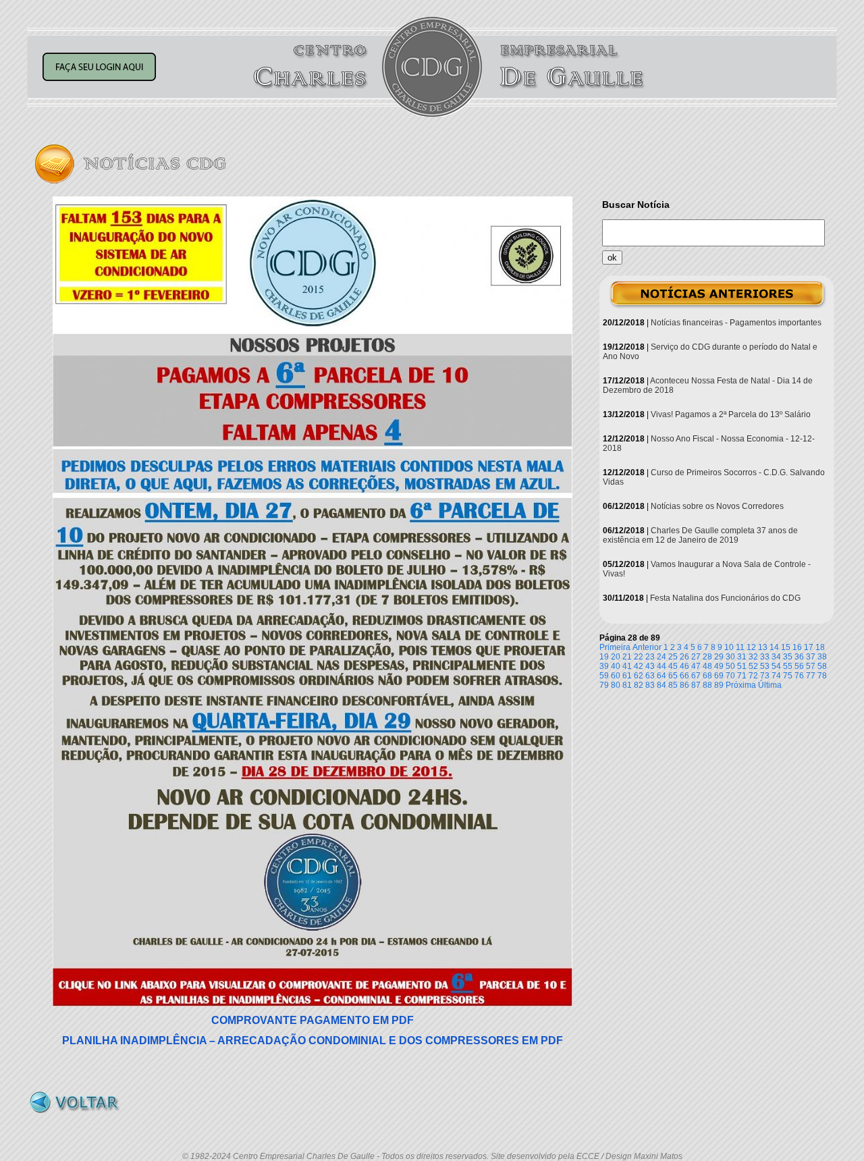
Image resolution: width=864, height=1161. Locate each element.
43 (650, 666)
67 (696, 675)
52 (753, 666)
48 (707, 666)
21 (627, 657)
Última (770, 685)
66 (684, 675)
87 (696, 685)
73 (765, 675)
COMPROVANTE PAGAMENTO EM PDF (312, 1020)
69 (719, 675)
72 (753, 675)
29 (719, 657)
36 (799, 657)
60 (615, 675)
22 (638, 657)
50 (730, 666)
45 (673, 666)
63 (650, 675)
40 (615, 666)
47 (696, 666)
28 (707, 657)
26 (684, 657)
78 (822, 675)
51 (742, 666)
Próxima (741, 685)
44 (661, 666)
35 (787, 657)
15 (785, 647)
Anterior (647, 647)
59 (604, 675)
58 (822, 666)
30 (730, 657)
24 (661, 657)
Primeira (614, 647)
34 (776, 657)
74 (776, 675)
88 (707, 685)
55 (787, 666)
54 (776, 666)
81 (627, 685)
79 (604, 685)
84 (661, 685)
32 (753, 657)
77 (810, 675)
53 (765, 666)
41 (627, 666)
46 (684, 666)
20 (615, 657)
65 (673, 675)
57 (810, 666)
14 (774, 647)
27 (696, 657)
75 (787, 675)
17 (808, 647)
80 (615, 685)
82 (638, 685)
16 (797, 647)
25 (673, 657)
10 (729, 647)
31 (742, 657)
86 (684, 685)
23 (650, 657)
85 (673, 685)
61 (627, 675)
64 (661, 675)
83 (650, 685)
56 (799, 666)
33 (765, 657)
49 (719, 666)
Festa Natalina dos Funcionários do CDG (725, 598)
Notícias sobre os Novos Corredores (717, 506)
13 (762, 647)
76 (799, 675)
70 (730, 675)
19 (604, 657)
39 (604, 666)
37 (810, 657)
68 (707, 675)
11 (740, 647)
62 (638, 675)
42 (638, 666)
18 (820, 647)
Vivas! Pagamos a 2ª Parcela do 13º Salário (731, 414)
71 (742, 675)
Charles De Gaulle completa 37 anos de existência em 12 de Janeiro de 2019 (700, 535)
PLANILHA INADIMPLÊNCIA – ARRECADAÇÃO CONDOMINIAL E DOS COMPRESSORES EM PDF (312, 1040)
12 (751, 647)
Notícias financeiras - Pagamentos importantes (736, 322)
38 (822, 657)
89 (719, 685)
